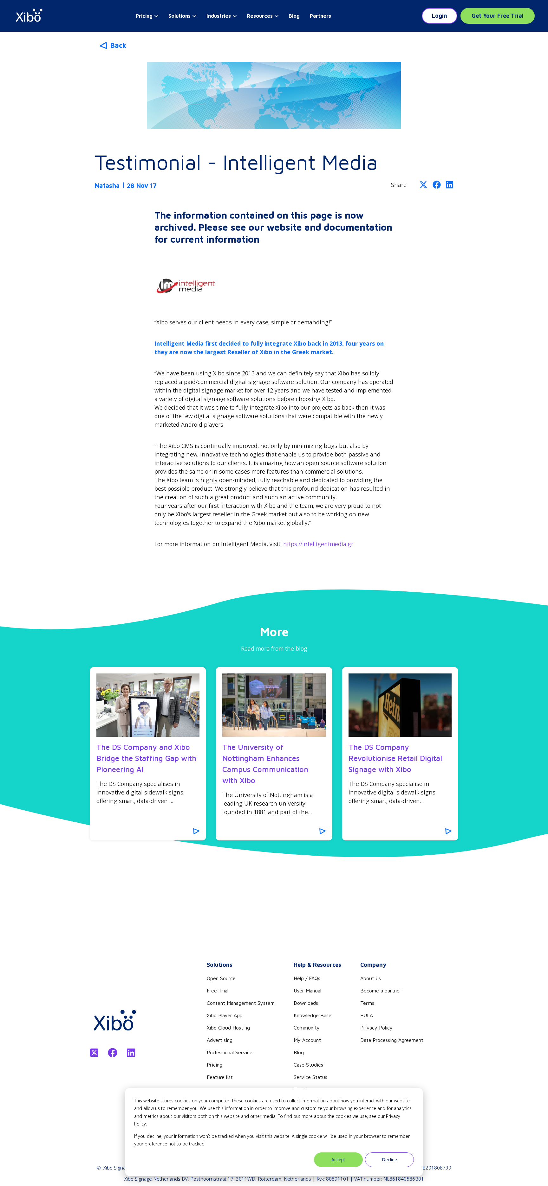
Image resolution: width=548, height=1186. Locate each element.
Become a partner (380, 990)
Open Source (221, 978)
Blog (294, 16)
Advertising (219, 1040)
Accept (338, 1160)
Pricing (214, 1065)
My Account (307, 1040)
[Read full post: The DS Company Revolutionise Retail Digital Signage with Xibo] (400, 705)
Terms (367, 1003)
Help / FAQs (307, 978)
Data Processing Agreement (391, 1040)
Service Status (310, 1077)
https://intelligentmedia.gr (318, 544)
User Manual (307, 990)
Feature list (220, 1077)
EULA (366, 1015)
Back (118, 45)
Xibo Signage (117, 1167)
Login (439, 15)
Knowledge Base (312, 1015)
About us (370, 978)
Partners (320, 16)
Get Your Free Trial (498, 15)
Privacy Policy (376, 1027)
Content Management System (241, 1003)
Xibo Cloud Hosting (228, 1027)
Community (307, 1027)
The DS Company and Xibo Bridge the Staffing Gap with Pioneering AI (146, 758)
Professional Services (231, 1052)
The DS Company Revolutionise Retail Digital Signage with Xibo (395, 758)
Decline (389, 1160)
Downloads (306, 1003)
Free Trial (217, 990)
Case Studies (308, 1065)
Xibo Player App (225, 1015)
